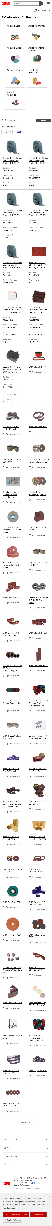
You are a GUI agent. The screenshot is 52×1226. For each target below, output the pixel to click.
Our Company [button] (12, 1140)
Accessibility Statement (23, 1180)
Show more (26, 1122)
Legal (16, 1178)
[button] (12, 1220)
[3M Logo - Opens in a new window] (6, 3)
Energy (5, 132)
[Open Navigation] (48, 4)
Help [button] (6, 1165)
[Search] (41, 3)
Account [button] (42, 10)
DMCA (43, 1178)
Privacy (23, 1178)
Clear (19, 132)
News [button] (6, 1148)
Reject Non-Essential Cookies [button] (16, 1214)
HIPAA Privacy (33, 1178)
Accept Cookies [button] (38, 1214)
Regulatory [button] (11, 1157)
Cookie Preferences (21, 1185)
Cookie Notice (10, 1208)
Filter (43, 121)
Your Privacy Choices (22, 1183)
